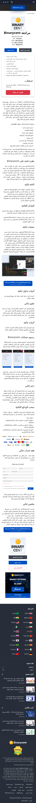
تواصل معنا (29, 790)
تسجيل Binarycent (18, 7)
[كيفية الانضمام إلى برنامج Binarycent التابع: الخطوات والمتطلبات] (30, 732)
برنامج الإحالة (20, 793)
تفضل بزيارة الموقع (25, 50)
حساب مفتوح (11, 50)
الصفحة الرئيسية (30, 13)
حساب (15, 787)
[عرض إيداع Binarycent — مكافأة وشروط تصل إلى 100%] (30, 714)
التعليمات (13, 790)
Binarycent (29, 784)
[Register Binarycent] (17, 582)
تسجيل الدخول (28, 787)
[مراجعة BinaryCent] (18, 266)
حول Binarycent (19, 784)
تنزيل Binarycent (9, 793)
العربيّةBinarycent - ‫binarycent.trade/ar (21, 798)
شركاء (9, 787)
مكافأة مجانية (17, 568)
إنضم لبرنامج (9, 784)
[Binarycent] (17, 552)
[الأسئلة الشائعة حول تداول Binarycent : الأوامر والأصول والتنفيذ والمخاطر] (30, 680)
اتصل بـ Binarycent (27, 800)
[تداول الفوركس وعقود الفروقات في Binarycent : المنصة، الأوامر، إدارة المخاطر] (30, 698)
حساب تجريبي (29, 793)
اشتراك (21, 787)
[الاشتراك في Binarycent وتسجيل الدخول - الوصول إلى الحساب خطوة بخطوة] (30, 689)
